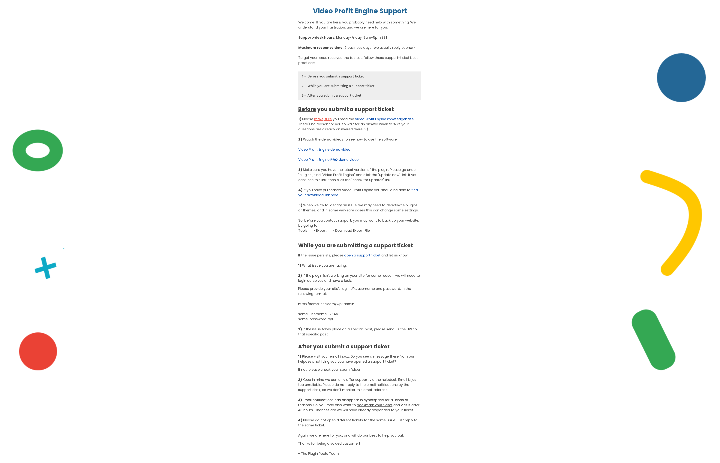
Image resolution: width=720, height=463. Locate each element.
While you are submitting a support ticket (341, 85)
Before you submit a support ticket (336, 76)
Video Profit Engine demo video (324, 149)
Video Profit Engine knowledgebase (384, 119)
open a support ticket (362, 255)
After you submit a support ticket (334, 95)
